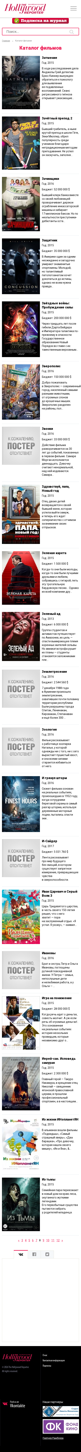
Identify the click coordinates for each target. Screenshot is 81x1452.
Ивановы (49, 953)
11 (52, 1240)
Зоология (49, 729)
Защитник (49, 240)
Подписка (47, 1365)
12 (58, 1240)
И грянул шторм (54, 778)
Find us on (17, 1404)
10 (47, 1240)
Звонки (47, 429)
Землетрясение (54, 672)
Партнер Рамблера (53, 1438)
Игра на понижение (57, 998)
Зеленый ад (51, 614)
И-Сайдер (49, 841)
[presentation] (21, 1254)
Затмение (49, 58)
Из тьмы (48, 1179)
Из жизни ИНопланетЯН (60, 1119)
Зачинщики (50, 179)
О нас (45, 1355)
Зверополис (51, 366)
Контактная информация (54, 1360)
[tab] (21, 1254)
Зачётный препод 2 (57, 118)
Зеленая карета (54, 553)
